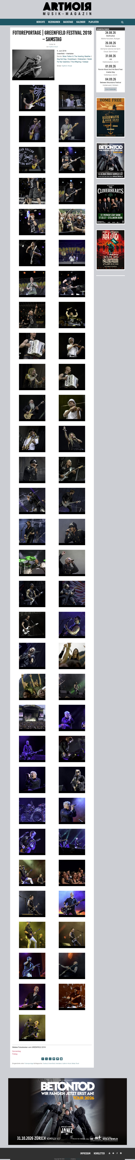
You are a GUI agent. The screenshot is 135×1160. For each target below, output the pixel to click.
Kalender (80, 22)
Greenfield (51, 1063)
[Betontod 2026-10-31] (110, 177)
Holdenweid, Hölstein (110, 82)
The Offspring (76, 62)
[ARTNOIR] (67, 16)
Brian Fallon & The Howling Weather (76, 56)
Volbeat (85, 62)
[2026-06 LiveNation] (110, 136)
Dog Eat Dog (61, 59)
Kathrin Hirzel (67, 66)
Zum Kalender (110, 89)
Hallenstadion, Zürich (110, 58)
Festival (45, 1063)
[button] (42, 1059)
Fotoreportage (28, 1063)
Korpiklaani (72, 59)
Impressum (85, 1153)
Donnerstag (16, 1051)
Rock (77, 1063)
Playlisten (94, 22)
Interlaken (58, 1063)
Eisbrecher (82, 59)
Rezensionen (54, 22)
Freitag (14, 1054)
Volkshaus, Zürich (110, 70)
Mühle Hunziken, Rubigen (110, 35)
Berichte (40, 22)
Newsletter (99, 1153)
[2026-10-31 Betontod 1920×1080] (67, 1144)
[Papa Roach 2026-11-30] (110, 269)
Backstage (68, 22)
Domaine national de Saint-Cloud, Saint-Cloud (111, 47)
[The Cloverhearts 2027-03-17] (110, 223)
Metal (73, 1063)
